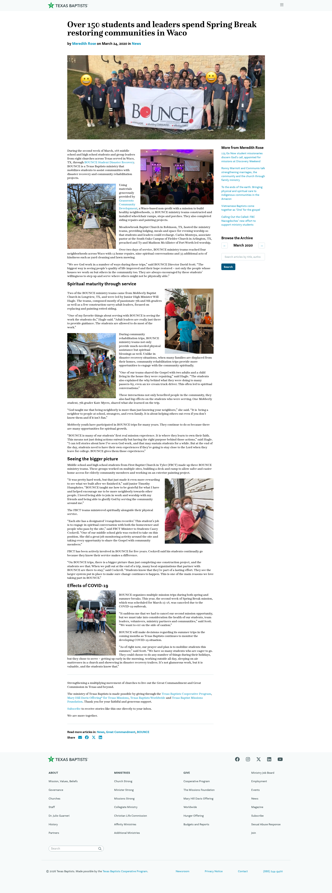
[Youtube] (280, 759)
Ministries (122, 773)
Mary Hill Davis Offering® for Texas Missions (98, 698)
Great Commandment (120, 732)
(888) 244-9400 (273, 871)
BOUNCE (143, 732)
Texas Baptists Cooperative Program (186, 694)
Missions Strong (124, 798)
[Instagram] (248, 759)
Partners (54, 832)
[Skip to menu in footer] (282, 5)
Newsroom (182, 871)
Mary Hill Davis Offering (198, 798)
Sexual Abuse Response (265, 824)
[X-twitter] (258, 759)
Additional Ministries (127, 832)
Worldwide (190, 807)
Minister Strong (124, 790)
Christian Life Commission (130, 815)
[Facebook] (239, 759)
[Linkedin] (269, 759)
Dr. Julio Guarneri (59, 815)
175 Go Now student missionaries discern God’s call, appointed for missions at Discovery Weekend (242, 157)
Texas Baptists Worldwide (147, 698)
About (53, 773)
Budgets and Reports (196, 824)
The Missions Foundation (199, 790)
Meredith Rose (84, 43)
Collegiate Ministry (125, 807)
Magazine (257, 807)
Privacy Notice (214, 871)
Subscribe (74, 709)
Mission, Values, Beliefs (63, 781)
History (53, 824)
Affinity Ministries (125, 824)
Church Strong (123, 781)
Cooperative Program (196, 781)
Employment (259, 781)
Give (186, 773)
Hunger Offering (193, 815)
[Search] (101, 849)
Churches (54, 798)
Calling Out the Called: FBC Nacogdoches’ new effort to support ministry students (238, 220)
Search (228, 267)
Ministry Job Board (262, 772)
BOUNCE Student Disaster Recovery (109, 162)
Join (253, 832)
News (136, 43)
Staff (52, 807)
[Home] (68, 5)
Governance (56, 790)
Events (255, 790)
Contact (243, 871)
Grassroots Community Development (128, 204)
